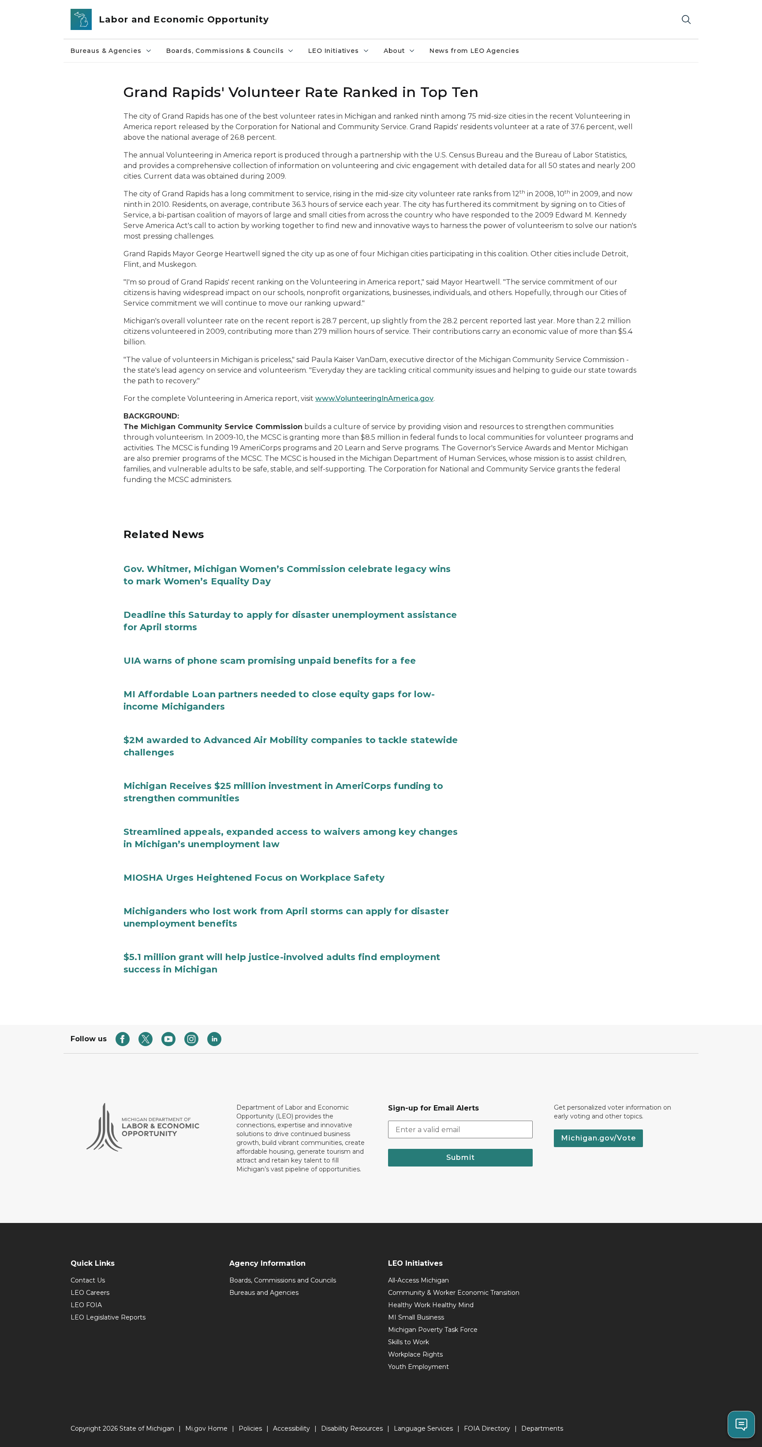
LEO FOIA (86, 1305)
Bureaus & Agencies (106, 51)
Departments (542, 1428)
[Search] (686, 19)
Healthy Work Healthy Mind (431, 1305)
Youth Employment (418, 1367)
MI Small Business (416, 1317)
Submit (460, 1157)
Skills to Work (408, 1342)
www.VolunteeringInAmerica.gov (374, 398)
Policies (250, 1428)
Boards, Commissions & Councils (225, 51)
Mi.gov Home (206, 1428)
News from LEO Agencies (474, 51)
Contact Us (88, 1280)
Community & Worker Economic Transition (453, 1293)
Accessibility (291, 1428)
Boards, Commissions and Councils (282, 1280)
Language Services (423, 1428)
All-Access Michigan (418, 1280)
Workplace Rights (415, 1354)
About (394, 51)
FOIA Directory (487, 1428)
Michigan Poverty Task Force (433, 1330)
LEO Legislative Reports (108, 1317)
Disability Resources (352, 1428)
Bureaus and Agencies (264, 1293)
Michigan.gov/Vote (598, 1138)
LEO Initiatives (333, 51)
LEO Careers (90, 1293)
